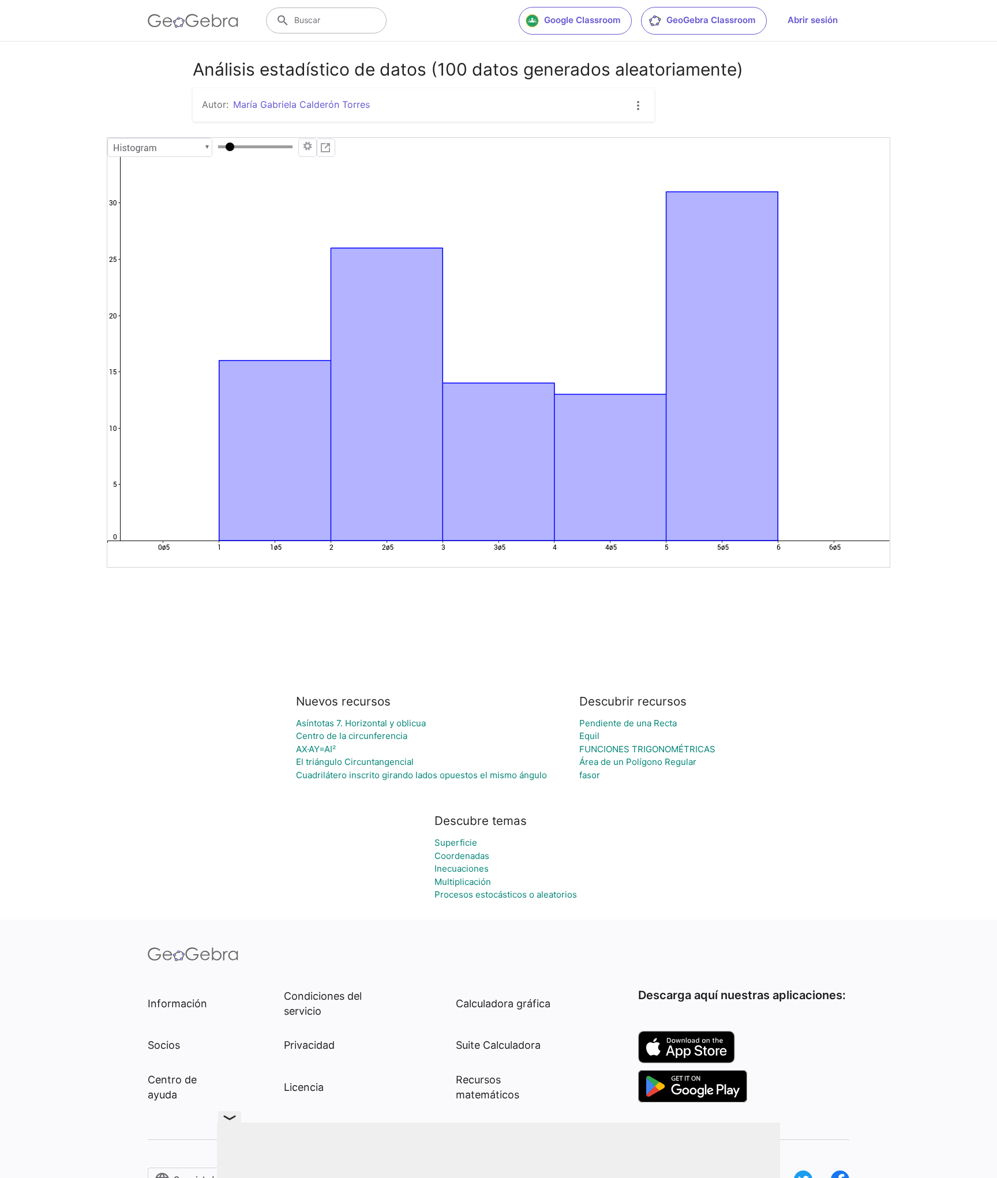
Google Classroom (582, 19)
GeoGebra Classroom (710, 19)
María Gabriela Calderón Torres (301, 104)
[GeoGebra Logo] (193, 21)
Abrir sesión (813, 19)
